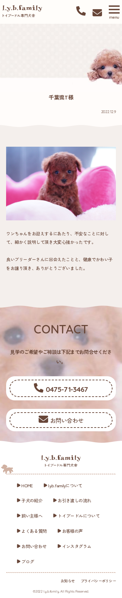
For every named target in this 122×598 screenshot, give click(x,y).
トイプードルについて (79, 515)
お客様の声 (72, 531)
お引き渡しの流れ (74, 500)
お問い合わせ (33, 546)
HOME (27, 485)
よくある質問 (33, 531)
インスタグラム (77, 546)
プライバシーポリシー (98, 580)
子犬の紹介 (31, 500)
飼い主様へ (31, 515)
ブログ (27, 561)
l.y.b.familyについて (65, 485)
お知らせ (68, 580)
